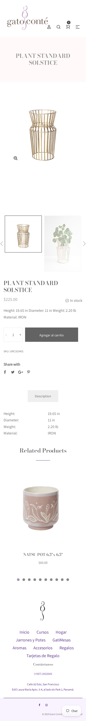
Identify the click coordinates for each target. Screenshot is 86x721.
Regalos (66, 647)
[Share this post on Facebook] (5, 372)
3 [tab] (29, 579)
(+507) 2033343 (43, 674)
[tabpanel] (43, 520)
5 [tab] (40, 579)
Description (43, 396)
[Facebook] (39, 705)
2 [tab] (23, 579)
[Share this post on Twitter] (13, 372)
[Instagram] (46, 705)
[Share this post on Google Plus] (20, 372)
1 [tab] (18, 579)
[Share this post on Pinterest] (28, 372)
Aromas (19, 647)
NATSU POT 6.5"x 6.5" (43, 554)
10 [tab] (67, 579)
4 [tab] (34, 579)
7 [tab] (51, 579)
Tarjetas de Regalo (43, 655)
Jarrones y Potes (30, 640)
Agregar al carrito (51, 335)
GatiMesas (61, 640)
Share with (12, 364)
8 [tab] (56, 579)
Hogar (61, 632)
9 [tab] (62, 579)
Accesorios (42, 647)
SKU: (6, 351)
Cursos (42, 632)
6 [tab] (45, 579)
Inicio (24, 632)
